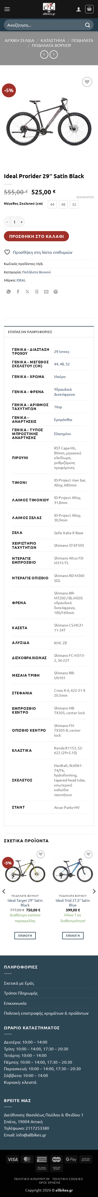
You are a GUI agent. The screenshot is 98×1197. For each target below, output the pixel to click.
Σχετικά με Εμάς (19, 982)
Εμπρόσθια (63, 419)
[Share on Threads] (37, 292)
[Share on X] (27, 292)
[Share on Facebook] (18, 292)
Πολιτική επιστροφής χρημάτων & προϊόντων (46, 1012)
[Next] (94, 902)
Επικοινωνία (15, 1003)
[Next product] (44, 54)
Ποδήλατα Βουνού (51, 45)
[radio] (52, 204)
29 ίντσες (61, 351)
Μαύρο (60, 376)
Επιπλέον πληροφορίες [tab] (30, 331)
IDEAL (21, 280)
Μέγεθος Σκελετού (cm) (23, 203)
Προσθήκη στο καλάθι (36, 236)
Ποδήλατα (82, 40)
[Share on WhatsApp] (8, 292)
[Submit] (88, 25)
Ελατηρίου (62, 433)
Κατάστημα (53, 40)
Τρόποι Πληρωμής (21, 992)
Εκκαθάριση (85, 197)
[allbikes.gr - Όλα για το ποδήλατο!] (49, 9)
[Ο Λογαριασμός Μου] (78, 9)
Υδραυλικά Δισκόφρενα (64, 391)
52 (68, 364)
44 (56, 364)
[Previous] (4, 902)
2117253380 (37, 1127)
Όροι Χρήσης (50, 1182)
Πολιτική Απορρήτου (32, 1179)
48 (62, 364)
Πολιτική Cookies (68, 1179)
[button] (7, 9)
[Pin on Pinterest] (55, 292)
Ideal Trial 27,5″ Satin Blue (73, 902)
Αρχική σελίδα (19, 40)
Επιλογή (25, 935)
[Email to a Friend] (46, 292)
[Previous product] (54, 54)
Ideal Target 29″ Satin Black (25, 902)
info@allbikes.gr (31, 1134)
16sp (58, 406)
